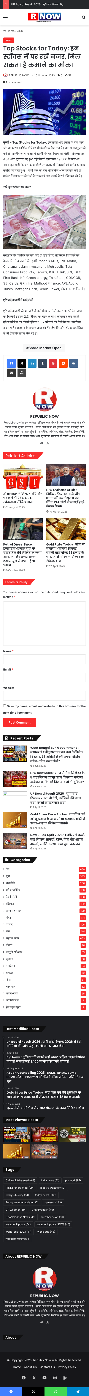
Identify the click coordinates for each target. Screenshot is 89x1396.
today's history (17, 1195)
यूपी (8, 876)
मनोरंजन (10, 966)
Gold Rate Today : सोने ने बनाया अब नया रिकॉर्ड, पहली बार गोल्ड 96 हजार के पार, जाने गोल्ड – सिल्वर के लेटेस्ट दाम (65, 552)
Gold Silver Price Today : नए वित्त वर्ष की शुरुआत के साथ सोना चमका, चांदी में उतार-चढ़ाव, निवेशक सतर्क (57, 818)
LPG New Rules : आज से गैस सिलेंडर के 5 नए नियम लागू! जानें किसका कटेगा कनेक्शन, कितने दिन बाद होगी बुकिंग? (57, 777)
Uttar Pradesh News (20, 1217)
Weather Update (18, 1224)
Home (10, 31)
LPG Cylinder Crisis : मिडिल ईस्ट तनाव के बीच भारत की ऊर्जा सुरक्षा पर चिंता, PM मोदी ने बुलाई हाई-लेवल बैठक (66, 498)
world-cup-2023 (18, 1231)
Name (8, 651)
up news (53, 1202)
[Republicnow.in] (45, 17)
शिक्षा (8, 979)
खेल (8, 931)
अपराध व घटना (14, 910)
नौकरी (9, 945)
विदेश (8, 917)
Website (8, 687)
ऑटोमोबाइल (12, 1000)
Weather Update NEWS (53, 1224)
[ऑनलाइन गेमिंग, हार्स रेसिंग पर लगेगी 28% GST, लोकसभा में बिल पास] (23, 477)
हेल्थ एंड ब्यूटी (13, 1007)
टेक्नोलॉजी (11, 897)
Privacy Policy (67, 1367)
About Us (30, 1367)
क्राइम (9, 959)
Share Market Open (45, 348)
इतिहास (10, 903)
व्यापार (20, 31)
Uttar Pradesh (43, 1209)
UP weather (15, 1209)
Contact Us (47, 1367)
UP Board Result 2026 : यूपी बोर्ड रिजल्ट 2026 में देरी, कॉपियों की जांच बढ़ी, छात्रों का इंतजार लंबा (55, 798)
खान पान (10, 986)
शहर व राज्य (12, 938)
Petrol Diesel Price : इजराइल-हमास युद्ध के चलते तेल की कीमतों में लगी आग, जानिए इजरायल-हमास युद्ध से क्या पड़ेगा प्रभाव (22, 554)
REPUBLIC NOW (19, 75)
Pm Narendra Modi (19, 1187)
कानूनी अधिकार (14, 952)
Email (8, 669)
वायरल (9, 972)
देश (7, 869)
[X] (21, 363)
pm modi (73, 1180)
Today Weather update (22, 1202)
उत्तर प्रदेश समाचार (17, 1239)
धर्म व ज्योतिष (13, 890)
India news (50, 1180)
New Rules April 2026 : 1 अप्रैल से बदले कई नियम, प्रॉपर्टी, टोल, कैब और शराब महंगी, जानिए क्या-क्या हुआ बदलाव (57, 839)
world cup (46, 1231)
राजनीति (10, 883)
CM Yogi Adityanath (20, 1180)
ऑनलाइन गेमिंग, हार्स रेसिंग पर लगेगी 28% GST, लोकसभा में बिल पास (23, 498)
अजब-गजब (12, 993)
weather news (52, 1217)
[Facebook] (11, 363)
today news (45, 1195)
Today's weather (52, 1187)
